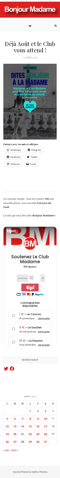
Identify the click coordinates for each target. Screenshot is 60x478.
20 (14, 434)
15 (30, 426)
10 (45, 418)
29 (30, 441)
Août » (14, 450)
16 (37, 426)
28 (22, 441)
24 (45, 434)
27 (14, 441)
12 (7, 426)
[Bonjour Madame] (30, 10)
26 (7, 441)
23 (37, 434)
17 (45, 426)
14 (22, 426)
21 (22, 434)
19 (7, 434)
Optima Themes (40, 471)
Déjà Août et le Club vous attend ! (30, 47)
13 (14, 426)
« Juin (6, 450)
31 (45, 441)
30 (37, 441)
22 (30, 434)
